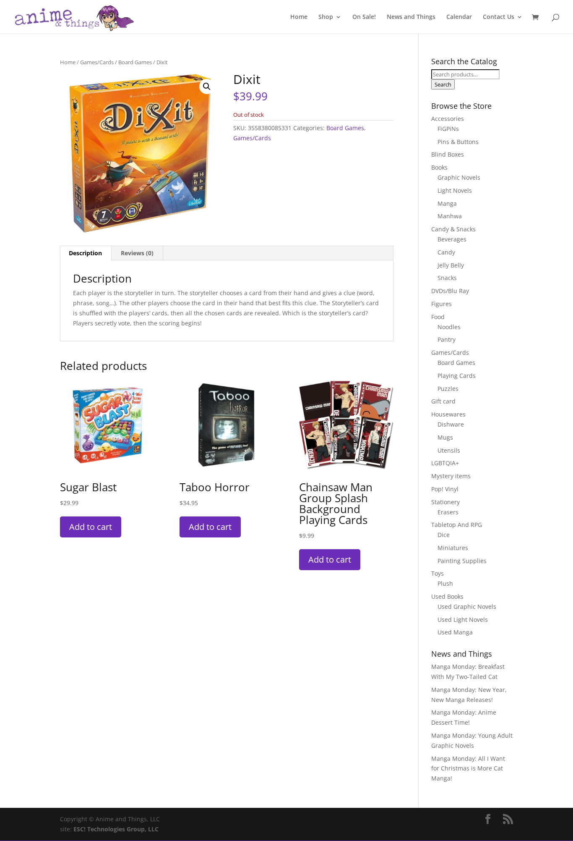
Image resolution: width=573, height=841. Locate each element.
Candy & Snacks (453, 229)
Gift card (443, 401)
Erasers (448, 512)
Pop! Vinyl (444, 489)
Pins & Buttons (458, 142)
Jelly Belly (451, 265)
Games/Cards (97, 62)
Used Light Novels (463, 620)
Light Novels (455, 190)
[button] (206, 86)
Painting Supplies (462, 561)
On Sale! (364, 17)
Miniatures (453, 548)
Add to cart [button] (90, 526)
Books (439, 167)
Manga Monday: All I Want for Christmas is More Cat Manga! (468, 769)
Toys (437, 573)
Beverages (452, 239)
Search (443, 84)
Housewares (448, 414)
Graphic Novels (459, 177)
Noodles (449, 327)
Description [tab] (85, 253)
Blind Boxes (447, 154)
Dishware (451, 424)
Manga (447, 203)
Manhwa (450, 216)
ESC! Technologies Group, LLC (116, 829)
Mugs (445, 437)
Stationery (445, 502)
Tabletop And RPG (456, 525)
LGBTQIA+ (445, 463)
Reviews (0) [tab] (137, 253)
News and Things (411, 17)
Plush (445, 583)
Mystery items (451, 476)
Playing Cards (457, 376)
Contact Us (498, 17)
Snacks (447, 278)
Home (298, 17)
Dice (444, 535)
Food (438, 317)
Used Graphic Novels (467, 606)
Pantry (447, 339)
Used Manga (455, 632)
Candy (446, 252)
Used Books (447, 596)
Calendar (459, 17)
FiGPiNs (448, 129)
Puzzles (448, 389)
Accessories (447, 119)
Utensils (449, 450)
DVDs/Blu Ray (450, 291)
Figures (441, 304)
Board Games (135, 62)
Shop (325, 17)
